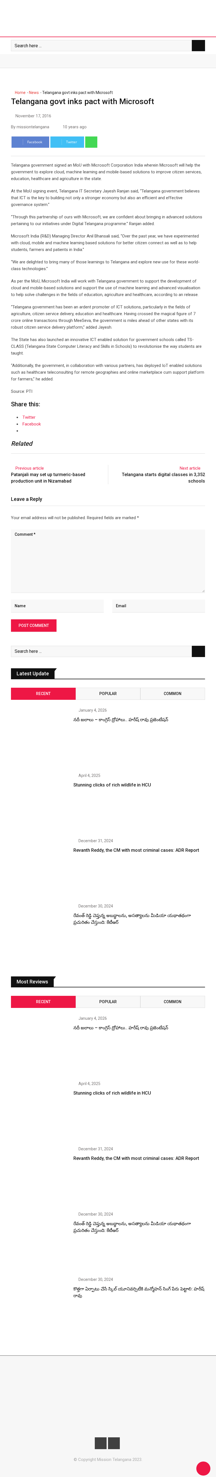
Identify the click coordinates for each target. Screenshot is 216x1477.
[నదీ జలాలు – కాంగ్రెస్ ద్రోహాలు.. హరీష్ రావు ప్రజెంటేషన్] (40, 737)
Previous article (29, 468)
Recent (43, 693)
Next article (190, 468)
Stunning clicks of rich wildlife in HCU (112, 785)
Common (172, 693)
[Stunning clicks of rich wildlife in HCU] (40, 803)
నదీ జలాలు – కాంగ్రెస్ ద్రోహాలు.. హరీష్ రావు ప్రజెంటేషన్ (120, 719)
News (34, 92)
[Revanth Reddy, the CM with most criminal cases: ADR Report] (40, 868)
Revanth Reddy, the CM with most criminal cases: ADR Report (136, 850)
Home (20, 92)
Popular (108, 693)
